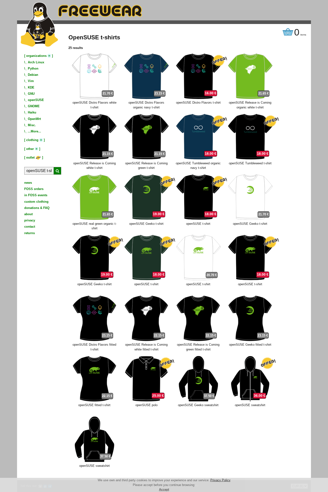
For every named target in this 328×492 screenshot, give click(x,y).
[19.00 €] (146, 219)
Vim (31, 81)
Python (33, 68)
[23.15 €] (146, 98)
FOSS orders (33, 189)
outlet (31, 157)
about (28, 214)
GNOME (34, 106)
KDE (31, 87)
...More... (34, 131)
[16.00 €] (198, 98)
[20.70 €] (198, 279)
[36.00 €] (250, 400)
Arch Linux (36, 62)
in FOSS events (35, 195)
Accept (164, 489)
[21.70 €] (94, 98)
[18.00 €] (198, 158)
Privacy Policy (220, 480)
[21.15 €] (94, 158)
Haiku (32, 112)
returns (29, 233)
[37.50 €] (198, 400)
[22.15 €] (146, 340)
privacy (29, 220)
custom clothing (36, 201)
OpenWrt (34, 119)
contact (29, 226)
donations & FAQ (36, 208)
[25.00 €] (146, 400)
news (28, 182)
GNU (31, 93)
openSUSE (36, 100)
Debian (33, 75)
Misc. (32, 125)
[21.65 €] (250, 98)
